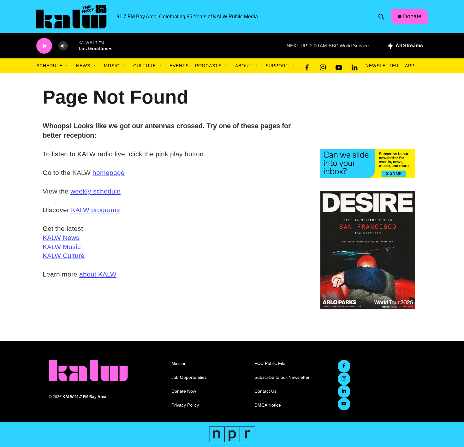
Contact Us (265, 391)
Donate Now (183, 391)
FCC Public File (269, 363)
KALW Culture (64, 255)
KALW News (61, 237)
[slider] (73, 45)
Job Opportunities (189, 377)
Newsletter (382, 65)
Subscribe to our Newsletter (282, 377)
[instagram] (323, 66)
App (409, 65)
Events (179, 65)
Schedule (49, 65)
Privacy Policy (185, 405)
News (83, 65)
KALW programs (95, 209)
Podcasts (208, 65)
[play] (44, 46)
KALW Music (62, 246)
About (243, 65)
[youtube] (338, 66)
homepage (108, 172)
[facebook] (307, 66)
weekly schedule (95, 191)
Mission (179, 363)
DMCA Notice (267, 405)
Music (112, 65)
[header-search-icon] (381, 17)
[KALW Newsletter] (367, 163)
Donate (412, 16)
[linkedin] (354, 66)
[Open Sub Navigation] (67, 65)
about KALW (97, 274)
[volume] (63, 46)
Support (277, 65)
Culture (144, 65)
